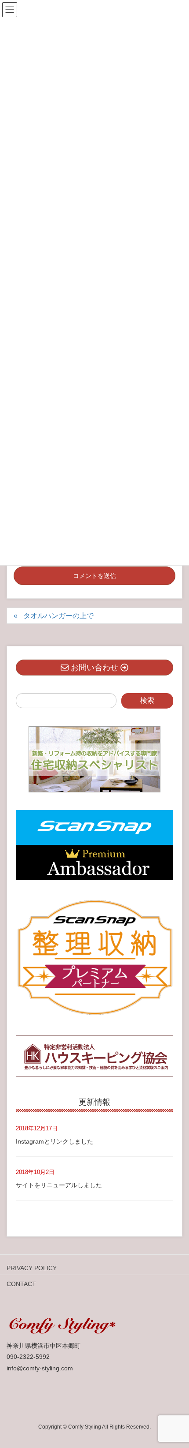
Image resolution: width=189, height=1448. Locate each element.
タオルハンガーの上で (58, 615)
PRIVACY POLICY (32, 1268)
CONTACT (21, 1283)
